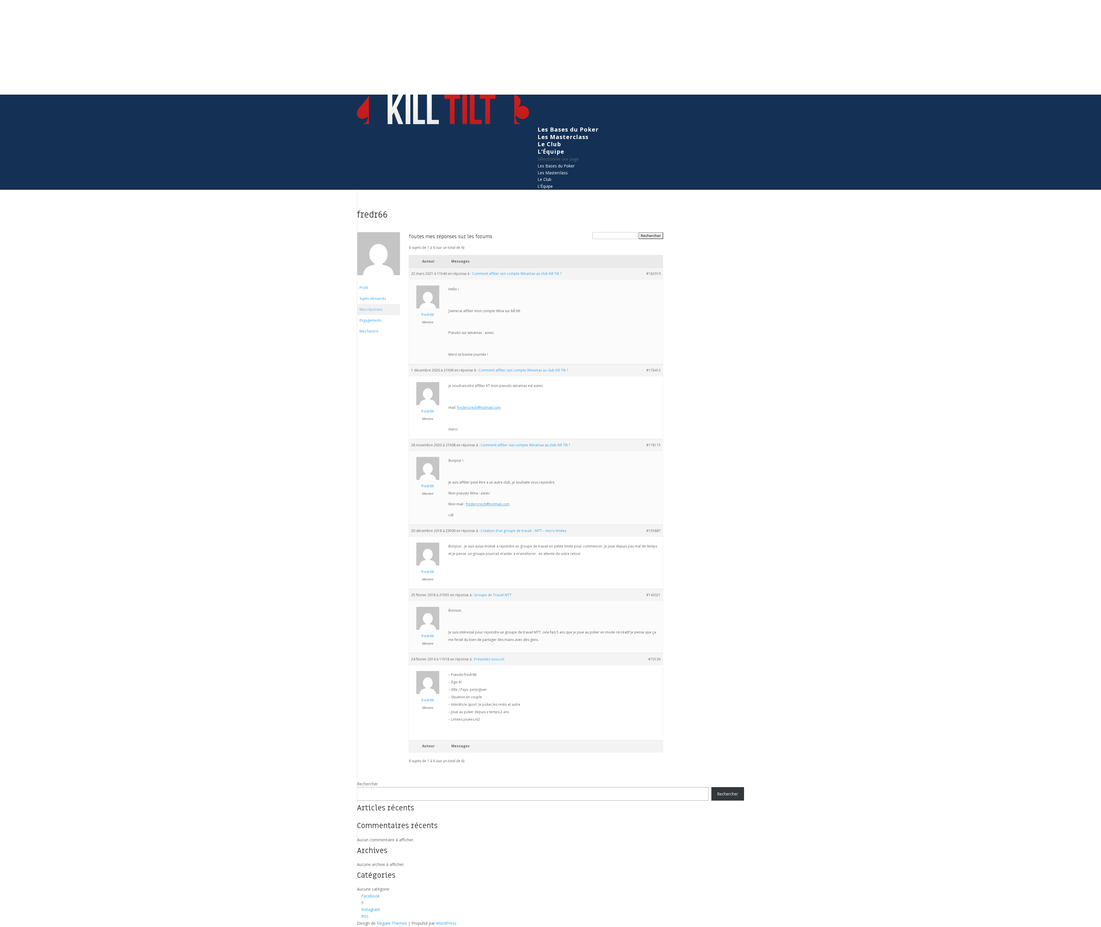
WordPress (446, 923)
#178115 (653, 445)
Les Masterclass (563, 137)
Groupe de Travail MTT (493, 594)
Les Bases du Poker (568, 129)
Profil (364, 287)
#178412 (653, 370)
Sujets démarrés (373, 298)
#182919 (653, 273)
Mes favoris (369, 331)
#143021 (653, 594)
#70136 (654, 659)
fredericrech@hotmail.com (479, 407)
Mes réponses (371, 309)
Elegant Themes (392, 923)
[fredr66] (378, 279)
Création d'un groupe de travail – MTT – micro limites (523, 530)
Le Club (549, 144)
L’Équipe (551, 151)
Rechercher (367, 784)
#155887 (653, 530)
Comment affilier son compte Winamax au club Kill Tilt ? (516, 273)
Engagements (370, 320)
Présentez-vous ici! (489, 659)
